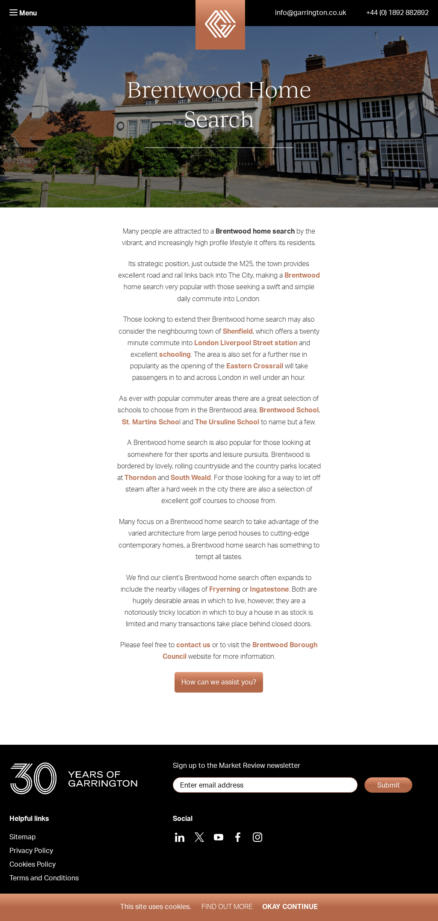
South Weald (191, 477)
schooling (175, 354)
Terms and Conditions (44, 878)
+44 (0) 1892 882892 (397, 12)
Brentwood (302, 275)
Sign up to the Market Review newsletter (236, 765)
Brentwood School (289, 410)
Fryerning (224, 589)
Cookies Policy (32, 864)
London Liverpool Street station (245, 343)
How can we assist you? (218, 682)
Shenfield (238, 331)
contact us (193, 645)
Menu (27, 13)
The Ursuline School (227, 422)
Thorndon (140, 477)
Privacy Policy (31, 850)
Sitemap (22, 837)
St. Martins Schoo (150, 422)
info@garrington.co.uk (310, 12)
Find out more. (227, 906)
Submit (388, 785)
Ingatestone (269, 589)
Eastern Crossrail (254, 366)
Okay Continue (290, 906)
